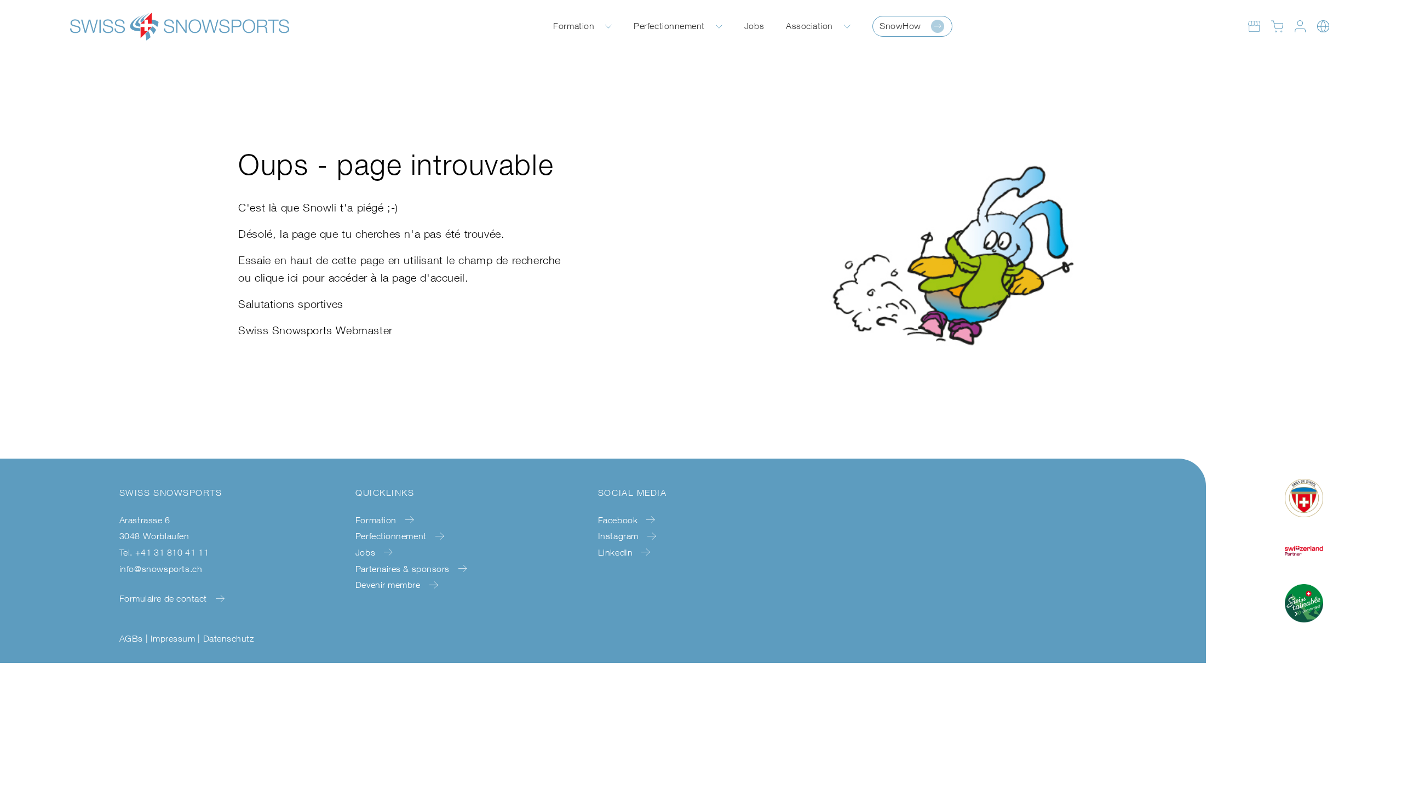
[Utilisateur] (1300, 26)
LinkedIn (615, 552)
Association (809, 26)
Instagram (618, 536)
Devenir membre (388, 585)
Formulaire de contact (163, 598)
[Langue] (1323, 26)
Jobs (754, 26)
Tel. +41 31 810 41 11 (164, 552)
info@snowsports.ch (161, 569)
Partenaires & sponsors (402, 569)
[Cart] (1277, 26)
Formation (573, 26)
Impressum (173, 638)
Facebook (617, 520)
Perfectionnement (669, 26)
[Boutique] (1254, 26)
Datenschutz (228, 638)
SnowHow (900, 26)
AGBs (131, 638)
